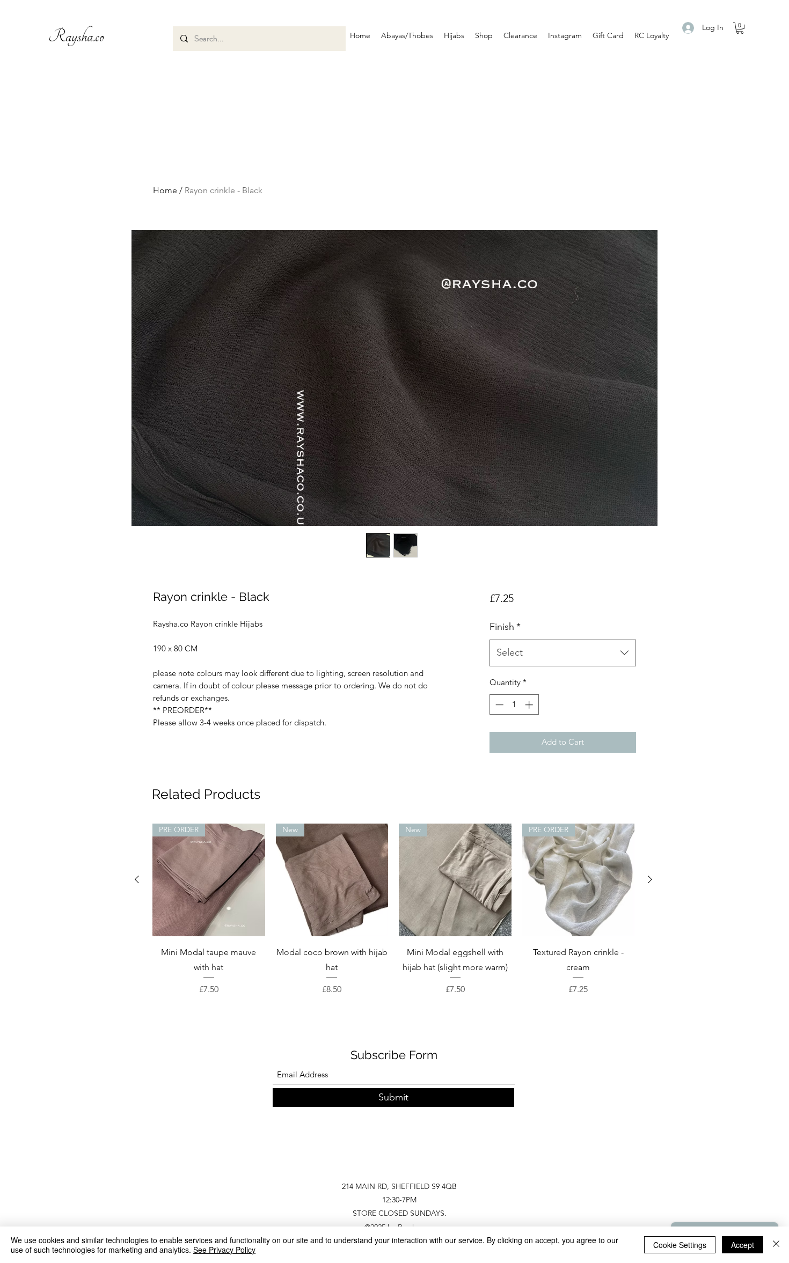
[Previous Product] (136, 879)
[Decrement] (498, 705)
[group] (393, 909)
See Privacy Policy (224, 1249)
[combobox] (563, 653)
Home (165, 190)
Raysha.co (76, 36)
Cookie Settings (679, 1244)
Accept (742, 1244)
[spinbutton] (514, 705)
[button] (407, 35)
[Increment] (530, 705)
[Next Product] (650, 879)
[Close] (776, 1244)
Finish (505, 627)
